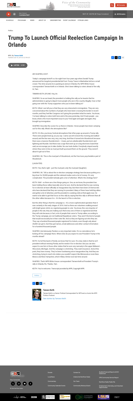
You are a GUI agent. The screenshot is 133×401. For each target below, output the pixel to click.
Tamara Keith (18, 55)
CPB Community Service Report (109, 377)
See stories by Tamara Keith (54, 298)
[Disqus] (66, 339)
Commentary (52, 381)
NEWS (32, 20)
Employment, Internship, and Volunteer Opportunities (111, 386)
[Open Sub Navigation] (15, 20)
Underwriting (55, 20)
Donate (122, 5)
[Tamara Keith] (36, 295)
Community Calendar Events (56, 385)
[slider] (17, 14)
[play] (8, 14)
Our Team (76, 381)
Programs (22, 20)
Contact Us (76, 372)
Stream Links (83, 20)
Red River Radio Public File (107, 382)
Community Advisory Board (81, 385)
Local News (51, 377)
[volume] (14, 14)
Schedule (10, 20)
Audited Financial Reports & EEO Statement (109, 372)
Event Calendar (69, 20)
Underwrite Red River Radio (81, 377)
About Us (42, 20)
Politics (10, 31)
